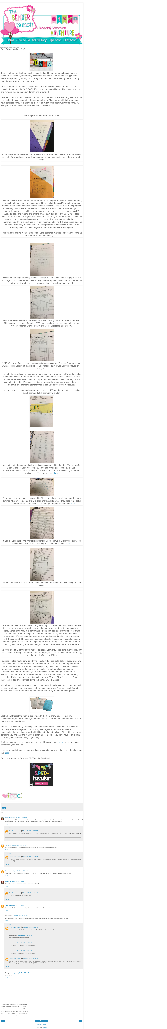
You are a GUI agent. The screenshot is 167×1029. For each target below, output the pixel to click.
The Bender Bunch (15, 831)
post (7, 753)
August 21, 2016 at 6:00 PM (30, 958)
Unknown (8, 905)
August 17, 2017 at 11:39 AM (21, 973)
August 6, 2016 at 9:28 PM (30, 856)
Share (3, 808)
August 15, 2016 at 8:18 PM (19, 905)
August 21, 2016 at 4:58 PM (30, 927)
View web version (42, 1024)
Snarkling (8, 881)
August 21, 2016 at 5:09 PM (24, 943)
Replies (9, 827)
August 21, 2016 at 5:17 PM (24, 951)
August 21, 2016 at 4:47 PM (20, 915)
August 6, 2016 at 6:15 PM (19, 817)
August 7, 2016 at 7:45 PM (20, 871)
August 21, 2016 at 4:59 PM (24, 935)
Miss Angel (8, 817)
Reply (6, 824)
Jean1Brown (8, 871)
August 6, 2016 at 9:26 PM (30, 831)
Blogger (45, 1027)
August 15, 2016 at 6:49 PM (19, 881)
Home (41, 1020)
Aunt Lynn (8, 845)
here (56, 473)
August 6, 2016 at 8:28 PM (19, 845)
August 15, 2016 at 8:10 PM (30, 893)
